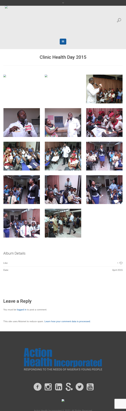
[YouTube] (90, 387)
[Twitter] (79, 387)
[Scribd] (69, 387)
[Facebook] (37, 387)
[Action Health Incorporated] (63, 358)
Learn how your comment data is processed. (67, 321)
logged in (21, 309)
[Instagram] (48, 387)
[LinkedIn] (58, 387)
